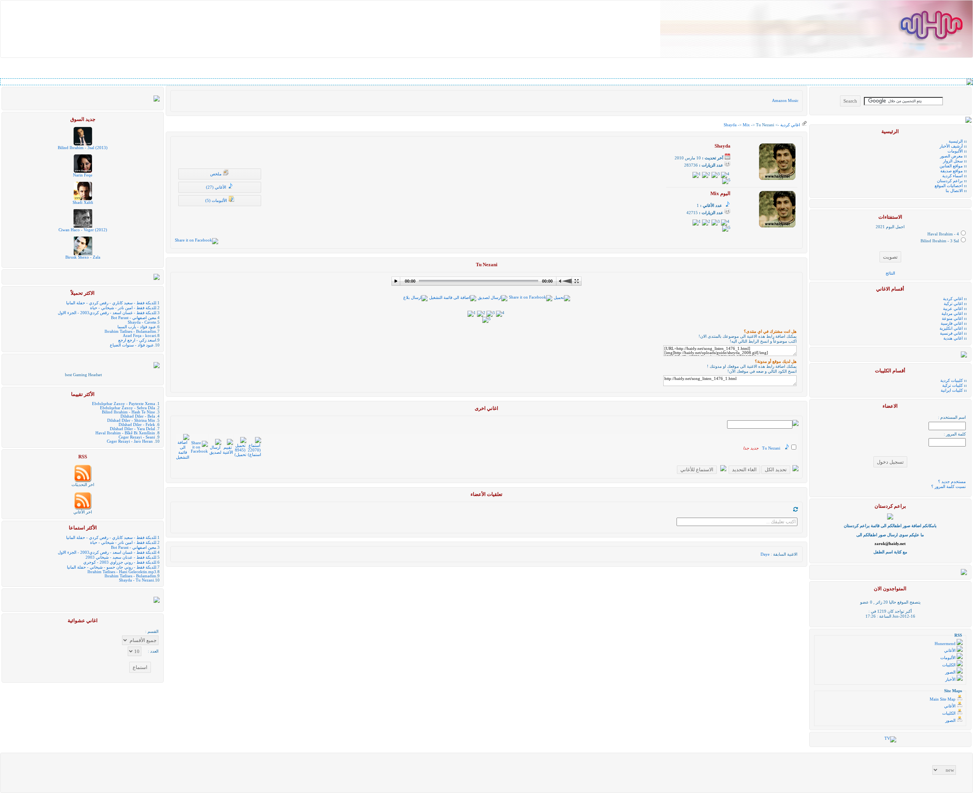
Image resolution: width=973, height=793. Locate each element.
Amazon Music (785, 101)
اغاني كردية (789, 125)
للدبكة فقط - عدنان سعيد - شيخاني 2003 (121, 557)
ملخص (216, 174)
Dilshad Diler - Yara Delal (132, 429)
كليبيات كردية (951, 380)
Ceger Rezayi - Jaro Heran (130, 441)
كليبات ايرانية (952, 390)
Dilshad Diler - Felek (137, 425)
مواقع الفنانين (951, 166)
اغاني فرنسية (951, 333)
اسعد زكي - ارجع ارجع (137, 340)
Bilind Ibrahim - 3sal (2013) (83, 148)
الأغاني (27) (216, 187)
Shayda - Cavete (142, 322)
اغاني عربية (953, 309)
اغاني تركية (953, 304)
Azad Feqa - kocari (139, 336)
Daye (765, 554)
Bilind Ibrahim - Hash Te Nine (128, 412)
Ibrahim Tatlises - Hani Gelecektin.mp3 (121, 572)
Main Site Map (943, 699)
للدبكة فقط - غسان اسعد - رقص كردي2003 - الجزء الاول (107, 313)
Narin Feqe (82, 175)
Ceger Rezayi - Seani (137, 437)
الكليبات (949, 665)
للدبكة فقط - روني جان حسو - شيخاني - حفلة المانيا (111, 567)
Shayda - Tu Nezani (136, 580)
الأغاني (950, 650)
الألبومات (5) (216, 201)
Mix (746, 125)
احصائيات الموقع (949, 186)
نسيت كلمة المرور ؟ (948, 487)
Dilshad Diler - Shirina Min (131, 420)
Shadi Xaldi (83, 202)
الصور (951, 672)
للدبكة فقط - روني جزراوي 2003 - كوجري (119, 562)
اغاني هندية (953, 338)
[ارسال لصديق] (492, 298)
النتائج (890, 273)
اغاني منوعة (952, 318)
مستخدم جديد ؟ (952, 482)
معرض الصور (951, 156)
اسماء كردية (952, 176)
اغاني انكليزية (951, 328)
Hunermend (946, 644)
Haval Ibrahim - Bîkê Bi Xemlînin (125, 433)
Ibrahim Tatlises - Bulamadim (130, 331)
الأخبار (951, 679)
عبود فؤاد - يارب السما (136, 327)
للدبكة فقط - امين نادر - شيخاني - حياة (123, 308)
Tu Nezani (771, 448)
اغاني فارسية (952, 323)
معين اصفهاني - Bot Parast (133, 318)
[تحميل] (562, 298)
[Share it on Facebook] (196, 240)
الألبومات (955, 151)
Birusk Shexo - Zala (82, 257)
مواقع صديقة (951, 171)
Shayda (730, 125)
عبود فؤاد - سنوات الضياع (132, 345)
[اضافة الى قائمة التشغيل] (452, 298)
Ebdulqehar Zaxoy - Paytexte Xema (123, 404)
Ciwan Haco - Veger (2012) (83, 230)
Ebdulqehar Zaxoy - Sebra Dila (127, 408)
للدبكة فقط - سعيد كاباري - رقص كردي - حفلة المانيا (111, 303)
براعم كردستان (950, 181)
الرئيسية (956, 141)
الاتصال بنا (954, 191)
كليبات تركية (952, 385)
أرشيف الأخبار (951, 146)
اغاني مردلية (952, 313)
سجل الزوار (953, 161)
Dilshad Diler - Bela (137, 416)
